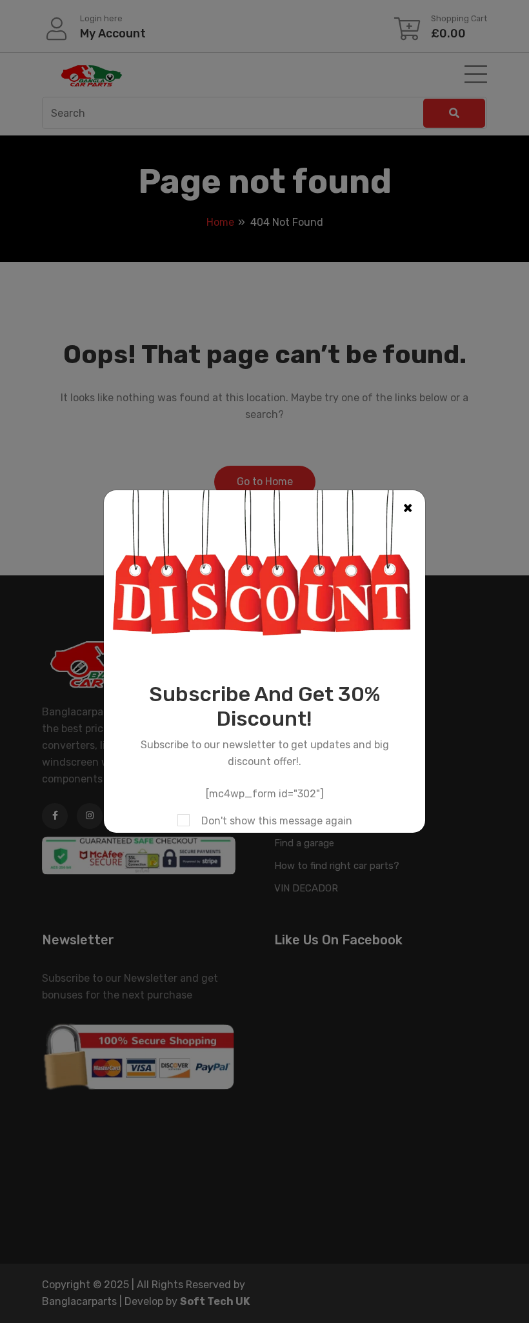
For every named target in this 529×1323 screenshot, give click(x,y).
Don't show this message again (276, 821)
